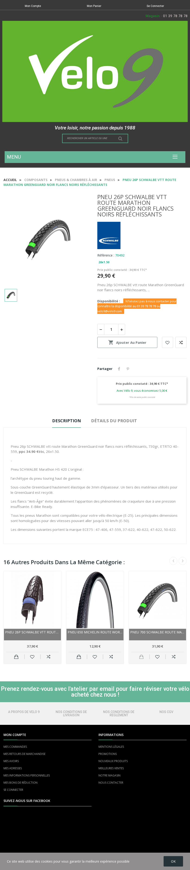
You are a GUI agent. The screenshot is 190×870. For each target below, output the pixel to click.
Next (183, 561)
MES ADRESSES (12, 768)
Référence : (105, 255)
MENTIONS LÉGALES (111, 747)
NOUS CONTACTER (110, 783)
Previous (173, 561)
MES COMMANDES (15, 747)
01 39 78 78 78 (175, 16)
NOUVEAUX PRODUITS (113, 761)
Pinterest (128, 368)
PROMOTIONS (107, 754)
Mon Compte (33, 6)
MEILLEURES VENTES (111, 768)
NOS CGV (166, 712)
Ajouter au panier (127, 342)
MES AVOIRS (11, 761)
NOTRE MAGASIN (109, 775)
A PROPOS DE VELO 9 (24, 712)
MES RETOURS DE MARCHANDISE (24, 754)
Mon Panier (94, 6)
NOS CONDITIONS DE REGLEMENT (118, 713)
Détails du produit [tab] (114, 420)
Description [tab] (66, 420)
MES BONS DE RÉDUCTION (20, 783)
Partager (119, 368)
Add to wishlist (167, 342)
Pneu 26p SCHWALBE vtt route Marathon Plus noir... (32, 632)
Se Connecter (155, 6)
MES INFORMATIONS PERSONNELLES (26, 775)
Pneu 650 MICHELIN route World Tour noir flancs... (95, 632)
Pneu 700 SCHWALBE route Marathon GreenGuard (157, 632)
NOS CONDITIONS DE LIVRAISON (71, 713)
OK (173, 861)
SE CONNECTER (13, 790)
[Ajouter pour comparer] (48, 656)
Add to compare (181, 342)
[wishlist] (32, 656)
